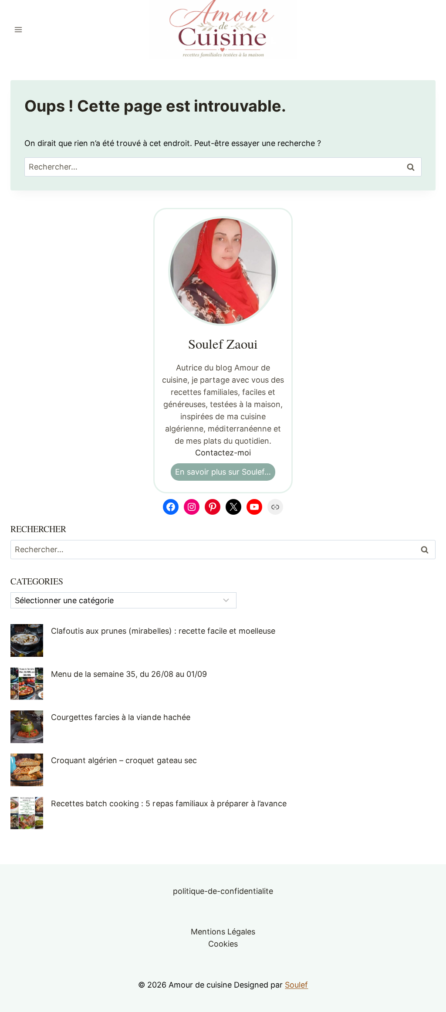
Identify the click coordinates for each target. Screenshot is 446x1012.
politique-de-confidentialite (223, 891)
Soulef (296, 984)
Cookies (223, 943)
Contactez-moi (223, 452)
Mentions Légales (223, 931)
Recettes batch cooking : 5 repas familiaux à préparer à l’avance (169, 803)
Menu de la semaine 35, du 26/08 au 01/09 (129, 674)
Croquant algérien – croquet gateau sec (124, 760)
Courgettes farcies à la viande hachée (120, 717)
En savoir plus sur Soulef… (223, 471)
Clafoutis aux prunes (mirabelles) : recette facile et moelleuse (163, 630)
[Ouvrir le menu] (18, 29)
